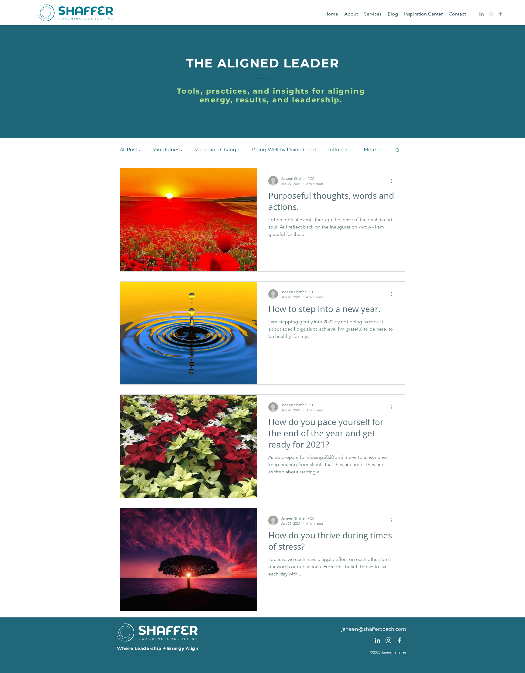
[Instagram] (491, 14)
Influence (340, 150)
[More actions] (393, 180)
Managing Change (216, 150)
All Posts (130, 150)
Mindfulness (167, 150)
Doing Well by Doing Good (284, 150)
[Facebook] (500, 14)
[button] (397, 150)
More (370, 150)
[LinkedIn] (482, 14)
